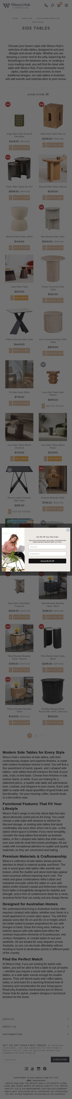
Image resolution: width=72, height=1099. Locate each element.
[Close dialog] (68, 529)
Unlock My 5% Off (47, 561)
